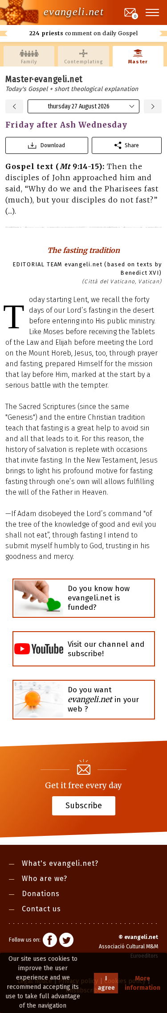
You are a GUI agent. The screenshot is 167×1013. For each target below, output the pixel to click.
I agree (106, 983)
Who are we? (44, 878)
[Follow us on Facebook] (50, 941)
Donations (41, 893)
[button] (153, 12)
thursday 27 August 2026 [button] (79, 106)
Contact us (41, 909)
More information (142, 983)
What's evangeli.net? (60, 863)
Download (53, 145)
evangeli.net (74, 11)
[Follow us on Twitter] (66, 941)
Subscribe (83, 805)
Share (132, 145)
